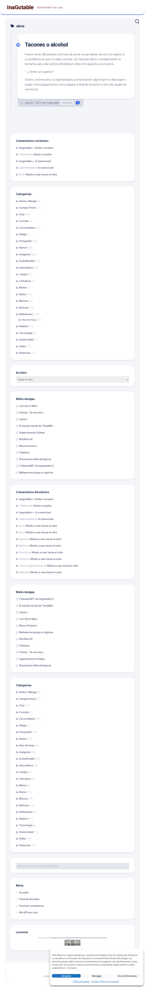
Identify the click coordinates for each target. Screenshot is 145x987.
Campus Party (27, 207)
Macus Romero (28, 446)
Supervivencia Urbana (32, 432)
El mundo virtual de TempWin (36, 425)
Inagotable (53, 102)
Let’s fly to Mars (28, 406)
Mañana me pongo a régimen (36, 472)
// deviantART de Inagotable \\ (36, 465)
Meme (23, 287)
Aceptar (66, 976)
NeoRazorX (26, 439)
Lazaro (23, 419)
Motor (23, 294)
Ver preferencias (127, 976)
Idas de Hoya (29, 319)
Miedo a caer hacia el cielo (41, 174)
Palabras (24, 452)
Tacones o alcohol (46, 44)
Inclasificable (27, 261)
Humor (23, 247)
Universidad (26, 339)
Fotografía (25, 241)
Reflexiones (26, 314)
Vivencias (67, 102)
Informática (26, 267)
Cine (21, 214)
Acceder (24, 892)
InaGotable (20, 7)
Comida (23, 221)
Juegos (23, 274)
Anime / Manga (28, 201)
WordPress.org (28, 912)
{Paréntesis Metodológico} (35, 459)
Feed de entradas (29, 899)
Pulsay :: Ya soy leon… (32, 412)
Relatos (23, 326)
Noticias (24, 307)
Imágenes (25, 254)
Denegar (97, 976)
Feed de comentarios (31, 905)
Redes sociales (44, 147)
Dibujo (23, 234)
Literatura (25, 281)
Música (23, 300)
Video (22, 346)
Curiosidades (27, 227)
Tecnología (26, 333)
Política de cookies (81, 981)
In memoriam (43, 161)
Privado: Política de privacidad (105, 981)
